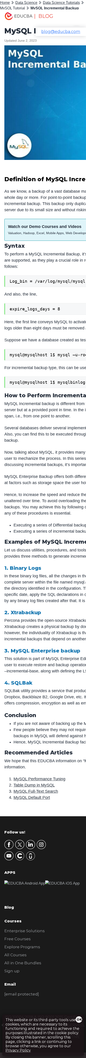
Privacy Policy (18, 1050)
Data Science (26, 3)
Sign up (11, 971)
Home (5, 3)
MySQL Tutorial (12, 8)
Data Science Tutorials (61, 3)
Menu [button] (73, 17)
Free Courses (17, 939)
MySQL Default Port (32, 797)
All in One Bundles (22, 963)
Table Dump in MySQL (34, 785)
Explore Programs (22, 947)
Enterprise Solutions (24, 931)
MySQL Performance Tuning (39, 779)
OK (79, 1019)
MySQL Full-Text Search (36, 791)
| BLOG (43, 16)
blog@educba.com (60, 31)
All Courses (15, 955)
